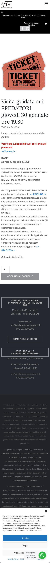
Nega (25, 545)
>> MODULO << (38, 194)
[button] (46, 511)
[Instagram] (27, 28)
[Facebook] (22, 28)
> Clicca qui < (8, 151)
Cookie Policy (13, 559)
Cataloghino (18, 257)
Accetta (25, 538)
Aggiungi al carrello (20, 276)
